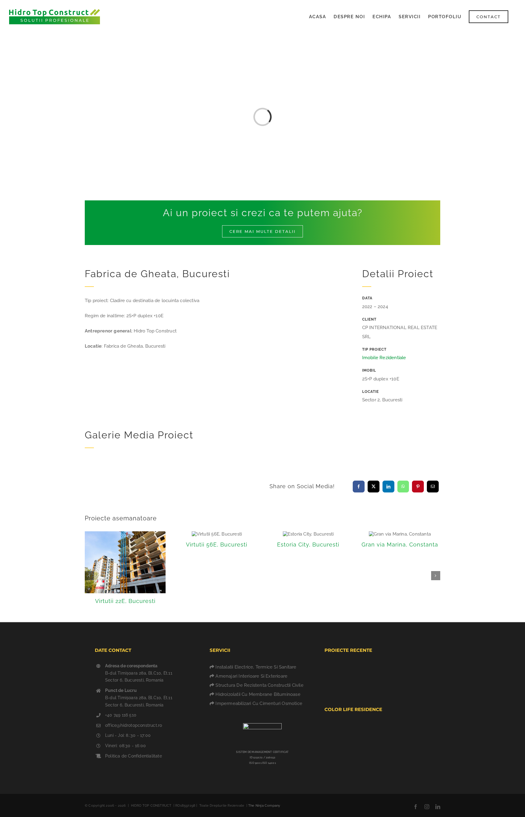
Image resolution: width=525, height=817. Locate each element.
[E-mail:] (432, 486)
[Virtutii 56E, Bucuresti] (401, 676)
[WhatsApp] (403, 486)
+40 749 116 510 (120, 715)
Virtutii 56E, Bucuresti (216, 544)
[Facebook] (358, 486)
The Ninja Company (264, 806)
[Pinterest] (417, 486)
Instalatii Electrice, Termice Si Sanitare (255, 667)
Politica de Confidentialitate (133, 756)
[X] (373, 486)
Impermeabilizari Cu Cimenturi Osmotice (258, 703)
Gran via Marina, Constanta (400, 544)
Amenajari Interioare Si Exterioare (251, 676)
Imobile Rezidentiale (384, 357)
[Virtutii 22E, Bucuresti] (357, 670)
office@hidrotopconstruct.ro (133, 725)
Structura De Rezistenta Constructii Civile (259, 685)
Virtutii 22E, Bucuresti (125, 601)
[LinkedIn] (388, 486)
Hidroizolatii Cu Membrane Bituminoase (257, 694)
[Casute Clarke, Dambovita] (334, 670)
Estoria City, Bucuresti (308, 544)
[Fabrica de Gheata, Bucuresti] (379, 669)
